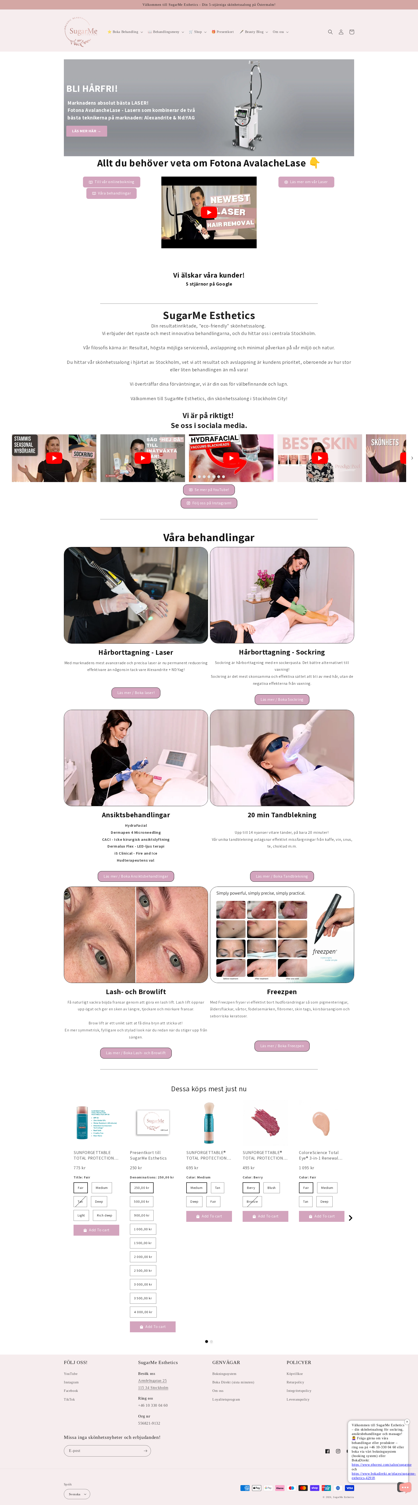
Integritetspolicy (299, 1391)
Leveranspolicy (298, 1399)
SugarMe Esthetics (343, 1497)
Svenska (75, 1494)
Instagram (71, 1382)
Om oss (218, 1391)
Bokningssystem (224, 1374)
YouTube (70, 1374)
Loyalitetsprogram (226, 1399)
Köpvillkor (295, 1374)
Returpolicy (295, 1382)
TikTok (69, 1399)
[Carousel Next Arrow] (412, 458)
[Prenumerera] (145, 1451)
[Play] (209, 212)
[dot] (194, 476)
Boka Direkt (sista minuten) (233, 1382)
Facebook (71, 1391)
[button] (124, 32)
